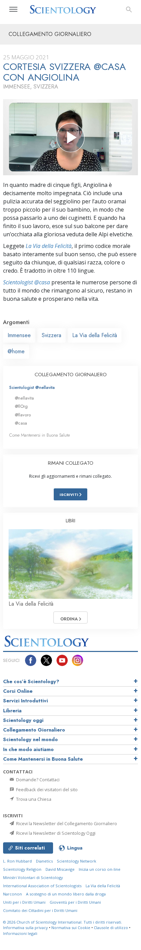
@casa (21, 423)
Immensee (19, 335)
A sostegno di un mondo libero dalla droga (66, 893)
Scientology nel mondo (30, 739)
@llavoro (23, 415)
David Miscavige (60, 869)
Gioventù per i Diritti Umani (75, 902)
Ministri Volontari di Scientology (33, 877)
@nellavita (24, 398)
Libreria (12, 710)
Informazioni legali (20, 933)
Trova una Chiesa (33, 799)
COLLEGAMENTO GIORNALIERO (71, 374)
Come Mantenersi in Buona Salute (39, 435)
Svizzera (51, 335)
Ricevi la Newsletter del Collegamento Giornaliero (66, 823)
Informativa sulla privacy (25, 927)
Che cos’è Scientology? (31, 681)
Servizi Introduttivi (25, 700)
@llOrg (21, 406)
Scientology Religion (22, 869)
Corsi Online (18, 691)
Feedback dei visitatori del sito (46, 789)
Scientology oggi (23, 720)
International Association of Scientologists (42, 885)
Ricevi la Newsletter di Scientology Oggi (55, 833)
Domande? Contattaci (37, 779)
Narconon (12, 893)
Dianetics (44, 861)
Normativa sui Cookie (70, 927)
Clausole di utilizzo (111, 927)
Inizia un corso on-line (99, 869)
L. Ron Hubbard (17, 861)
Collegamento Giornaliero (34, 729)
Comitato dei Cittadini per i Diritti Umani (40, 910)
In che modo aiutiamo (28, 749)
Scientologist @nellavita (32, 387)
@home (16, 351)
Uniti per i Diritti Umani (24, 902)
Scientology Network (76, 861)
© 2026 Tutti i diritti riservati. (62, 922)
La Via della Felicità (49, 246)
